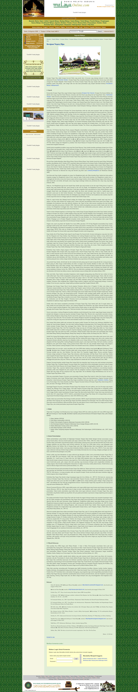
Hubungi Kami (76, 24)
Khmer (104, 27)
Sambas (106, 380)
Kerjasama (68, 24)
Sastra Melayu (75, 21)
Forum (75, 23)
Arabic (81, 27)
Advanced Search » (109, 31)
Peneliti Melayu (95, 21)
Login (112, 6)
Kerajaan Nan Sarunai (88, 93)
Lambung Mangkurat (93, 170)
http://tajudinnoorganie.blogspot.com (96, 618)
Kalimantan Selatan (62, 80)
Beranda (31, 21)
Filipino (63, 27)
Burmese (98, 27)
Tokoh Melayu (84, 21)
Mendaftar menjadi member (104, 6)
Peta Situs (91, 24)
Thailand (57, 27)
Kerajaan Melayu (64, 39)
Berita (37, 21)
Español (92, 27)
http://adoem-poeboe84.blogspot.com (93, 585)
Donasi (84, 24)
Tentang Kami (59, 24)
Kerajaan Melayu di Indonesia (76, 39)
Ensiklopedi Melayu (48, 23)
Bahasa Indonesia (37, 27)
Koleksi (99, 23)
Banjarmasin (55, 85)
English (45, 27)
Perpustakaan (92, 23)
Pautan (69, 23)
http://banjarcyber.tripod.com (76, 589)
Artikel (46, 21)
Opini (41, 21)
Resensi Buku (82, 23)
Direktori (63, 23)
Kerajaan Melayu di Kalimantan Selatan (94, 39)
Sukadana (100, 380)
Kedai (104, 23)
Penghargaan (105, 21)
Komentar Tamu (49, 24)
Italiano (76, 27)
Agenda (57, 23)
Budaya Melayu (65, 21)
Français (51, 27)
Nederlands (69, 27)
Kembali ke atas (51, 637)
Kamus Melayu (36, 23)
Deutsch (86, 27)
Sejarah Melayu (54, 21)
